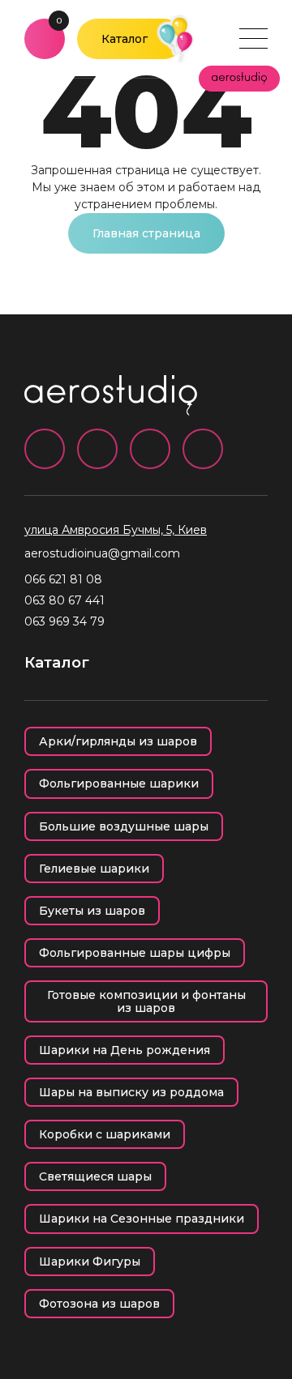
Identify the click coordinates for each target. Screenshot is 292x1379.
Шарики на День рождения (124, 1050)
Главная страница (146, 233)
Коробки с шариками (104, 1134)
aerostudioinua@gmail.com (102, 553)
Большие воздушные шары (123, 826)
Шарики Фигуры (89, 1261)
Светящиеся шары (95, 1176)
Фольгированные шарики (119, 783)
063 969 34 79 (64, 621)
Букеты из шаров (92, 910)
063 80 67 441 (64, 600)
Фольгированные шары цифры (134, 953)
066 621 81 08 (63, 579)
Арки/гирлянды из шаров (118, 741)
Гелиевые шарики (94, 868)
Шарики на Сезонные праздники (141, 1218)
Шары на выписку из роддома (131, 1092)
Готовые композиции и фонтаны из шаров (146, 1001)
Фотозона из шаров (99, 1303)
